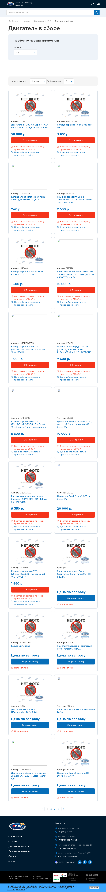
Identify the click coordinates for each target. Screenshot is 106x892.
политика (11, 889)
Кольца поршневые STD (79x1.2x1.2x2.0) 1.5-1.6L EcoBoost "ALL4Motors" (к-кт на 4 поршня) (29, 424)
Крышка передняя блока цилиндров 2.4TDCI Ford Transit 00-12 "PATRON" (74, 200)
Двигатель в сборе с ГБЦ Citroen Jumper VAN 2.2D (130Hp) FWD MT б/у (29, 776)
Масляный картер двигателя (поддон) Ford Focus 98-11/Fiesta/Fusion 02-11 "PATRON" (74, 349)
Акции (11, 861)
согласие (20, 889)
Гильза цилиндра (20, 646)
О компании (15, 836)
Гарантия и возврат (19, 851)
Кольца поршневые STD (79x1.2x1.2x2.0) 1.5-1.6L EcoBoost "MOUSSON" (28, 349)
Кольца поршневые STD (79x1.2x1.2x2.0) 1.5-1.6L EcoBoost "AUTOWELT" (28, 574)
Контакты (60, 823)
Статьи (12, 856)
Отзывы (12, 841)
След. (63, 809)
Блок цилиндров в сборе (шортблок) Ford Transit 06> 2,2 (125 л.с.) (74, 574)
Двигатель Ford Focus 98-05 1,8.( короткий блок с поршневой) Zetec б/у (74, 424)
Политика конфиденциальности (41, 877)
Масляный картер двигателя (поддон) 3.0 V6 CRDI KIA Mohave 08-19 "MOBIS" (29, 499)
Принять (94, 888)
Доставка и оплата (18, 846)
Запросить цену (75, 598)
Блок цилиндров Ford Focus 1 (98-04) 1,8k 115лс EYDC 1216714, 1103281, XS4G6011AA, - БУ (75, 274)
